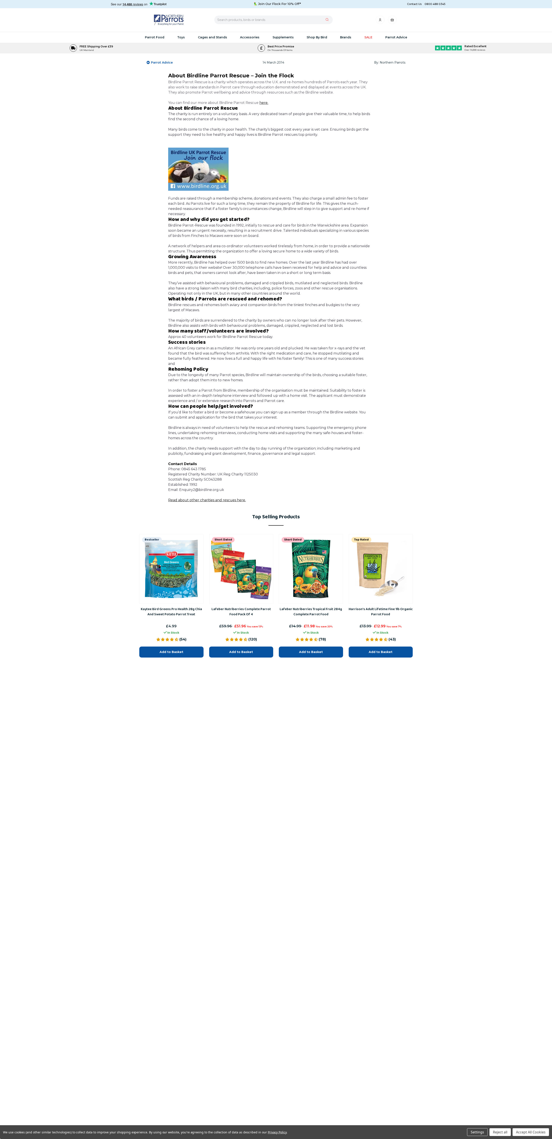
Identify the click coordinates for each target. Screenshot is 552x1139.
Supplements (283, 37)
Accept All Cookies (531, 1132)
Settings (477, 1132)
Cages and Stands (212, 37)
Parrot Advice (396, 37)
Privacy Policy (277, 1132)
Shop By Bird (317, 37)
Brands (345, 37)
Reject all (500, 1132)
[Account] (380, 21)
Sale (368, 37)
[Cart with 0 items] (392, 21)
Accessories (249, 37)
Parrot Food (154, 37)
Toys (181, 37)
